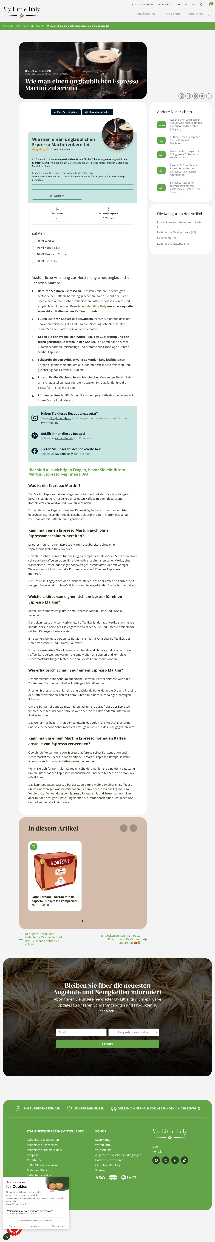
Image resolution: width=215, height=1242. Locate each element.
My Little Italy (64, 454)
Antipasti (33, 1155)
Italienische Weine (39, 1175)
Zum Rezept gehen (67, 112)
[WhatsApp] (181, 96)
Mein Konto (165, 4)
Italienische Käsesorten (42, 1145)
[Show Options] (156, 1032)
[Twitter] (202, 96)
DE (193, 4)
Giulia (64, 74)
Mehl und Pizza (37, 1170)
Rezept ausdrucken (99, 112)
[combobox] (133, 1032)
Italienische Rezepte (141, 4)
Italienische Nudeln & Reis (44, 1150)
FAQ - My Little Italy (108, 1165)
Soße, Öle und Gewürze (42, 1165)
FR (179, 4)
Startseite (8, 26)
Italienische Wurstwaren (43, 1139)
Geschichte (164, 238)
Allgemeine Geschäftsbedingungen (118, 1155)
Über (155, 1146)
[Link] (209, 96)
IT (186, 4)
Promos (196, 14)
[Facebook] (195, 96)
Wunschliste (201, 4)
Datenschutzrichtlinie (109, 1160)
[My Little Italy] (21, 17)
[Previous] (123, 828)
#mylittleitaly (49, 423)
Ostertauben (35, 1160)
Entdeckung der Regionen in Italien (180, 222)
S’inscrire (107, 1043)
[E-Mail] (188, 96)
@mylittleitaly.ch (60, 418)
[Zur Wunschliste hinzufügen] (33, 847)
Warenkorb (102, 1145)
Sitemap (100, 1170)
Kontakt (157, 1151)
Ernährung (146, 14)
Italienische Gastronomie (173, 232)
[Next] (133, 828)
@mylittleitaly (64, 438)
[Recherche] (210, 14)
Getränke (172, 14)
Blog (18, 26)
